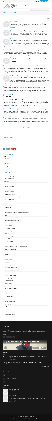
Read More (8, 334)
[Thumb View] (48, 19)
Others (6, 285)
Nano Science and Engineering (11, 275)
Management (7, 254)
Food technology (8, 233)
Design (6, 215)
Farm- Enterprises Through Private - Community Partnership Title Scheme (27, 38)
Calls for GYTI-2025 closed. (14, 389)
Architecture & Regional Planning (11, 183)
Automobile (7, 189)
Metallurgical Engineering (10, 270)
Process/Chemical (8, 299)
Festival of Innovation (25, 333)
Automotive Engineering (9, 191)
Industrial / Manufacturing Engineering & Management (16, 246)
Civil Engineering (8, 207)
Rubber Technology (8, 304)
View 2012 (7, 166)
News (30, 418)
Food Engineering (8, 230)
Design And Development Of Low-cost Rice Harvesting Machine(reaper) (26, 86)
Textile (6, 309)
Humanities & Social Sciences (11, 244)
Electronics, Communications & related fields (14, 223)
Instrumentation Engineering (10, 249)
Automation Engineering (9, 186)
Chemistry (7, 204)
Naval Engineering (8, 278)
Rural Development (8, 306)
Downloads (35, 418)
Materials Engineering (9, 257)
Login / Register (44, 1)
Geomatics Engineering (9, 241)
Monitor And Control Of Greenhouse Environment (22, 75)
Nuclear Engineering (9, 280)
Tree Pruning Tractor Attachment (18, 99)
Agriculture (7, 181)
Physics (6, 293)
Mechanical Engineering (9, 265)
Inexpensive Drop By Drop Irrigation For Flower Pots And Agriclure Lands (27, 30)
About (14, 418)
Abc (12, 94)
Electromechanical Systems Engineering (13, 220)
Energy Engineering (8, 225)
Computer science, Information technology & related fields (17, 212)
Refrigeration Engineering (10, 301)
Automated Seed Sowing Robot (18, 108)
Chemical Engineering (9, 202)
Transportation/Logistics (10, 314)
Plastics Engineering (9, 296)
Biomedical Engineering (9, 199)
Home (11, 418)
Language (7, 251)
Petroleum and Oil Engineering (11, 288)
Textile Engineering (8, 312)
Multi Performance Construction (18, 117)
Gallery (26, 418)
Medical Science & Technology (11, 267)
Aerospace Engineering (9, 176)
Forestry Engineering (9, 236)
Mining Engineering (8, 272)
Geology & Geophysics (9, 238)
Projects (22, 418)
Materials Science (8, 259)
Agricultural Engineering (9, 178)
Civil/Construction (8, 210)
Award (18, 418)
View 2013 (7, 163)
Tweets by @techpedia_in (8, 408)
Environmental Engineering (10, 228)
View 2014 (7, 161)
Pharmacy (7, 291)
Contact (39, 418)
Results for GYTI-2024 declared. (15, 394)
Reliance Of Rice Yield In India (18, 49)
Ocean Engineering (8, 283)
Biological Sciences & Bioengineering (12, 196)
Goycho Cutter (15, 21)
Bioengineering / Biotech (10, 194)
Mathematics (7, 262)
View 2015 (7, 158)
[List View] (46, 19)
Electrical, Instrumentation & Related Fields (13, 217)
